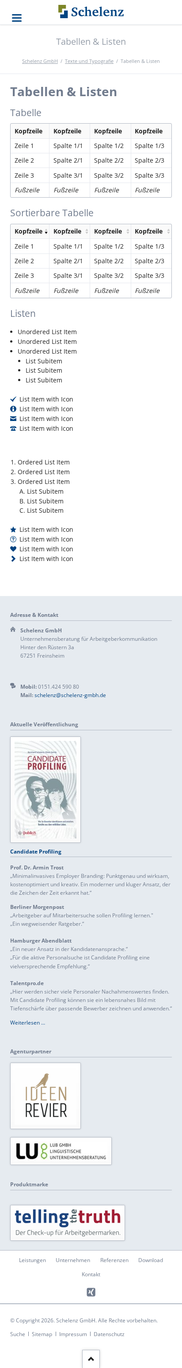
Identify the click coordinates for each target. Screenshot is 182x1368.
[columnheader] (30, 231)
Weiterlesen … (27, 1022)
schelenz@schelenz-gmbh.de (70, 695)
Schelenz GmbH (40, 61)
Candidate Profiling (35, 851)
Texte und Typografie (89, 61)
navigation (17, 18)
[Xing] (91, 1292)
